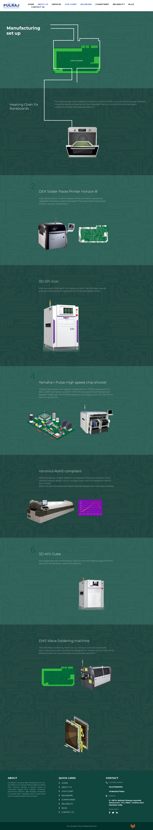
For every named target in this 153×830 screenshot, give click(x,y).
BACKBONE (86, 4)
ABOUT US (43, 4)
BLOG (131, 4)
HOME (31, 4)
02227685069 (116, 787)
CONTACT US (38, 7)
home (64, 783)
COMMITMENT (102, 4)
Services (56, 4)
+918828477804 (117, 791)
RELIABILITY (119, 4)
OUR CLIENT (71, 4)
